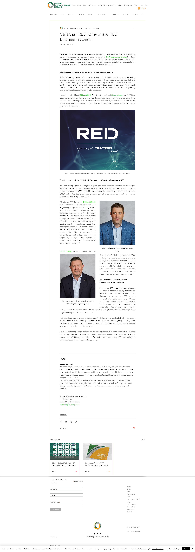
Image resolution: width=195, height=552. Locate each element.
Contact (129, 512)
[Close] (192, 548)
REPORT (126, 14)
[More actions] (134, 28)
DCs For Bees (131, 507)
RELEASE (71, 14)
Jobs (128, 492)
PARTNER (81, 14)
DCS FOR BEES (102, 14)
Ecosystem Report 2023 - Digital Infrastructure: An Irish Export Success (96, 464)
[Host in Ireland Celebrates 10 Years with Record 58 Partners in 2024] (64, 451)
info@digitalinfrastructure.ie (98, 536)
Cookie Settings (174, 549)
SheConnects (131, 504)
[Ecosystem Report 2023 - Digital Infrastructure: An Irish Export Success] (97, 451)
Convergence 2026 (133, 499)
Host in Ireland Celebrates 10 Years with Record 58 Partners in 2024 (64, 464)
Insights (129, 502)
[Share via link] (76, 422)
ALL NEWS (53, 14)
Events (129, 497)
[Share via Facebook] (61, 422)
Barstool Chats (131, 509)
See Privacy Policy (158, 549)
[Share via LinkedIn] (71, 422)
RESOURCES (115, 14)
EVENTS (90, 14)
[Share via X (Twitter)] (66, 422)
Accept (186, 549)
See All (143, 439)
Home (129, 487)
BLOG (62, 14)
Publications (131, 494)
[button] (91, 5)
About (129, 489)
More (134, 14)
